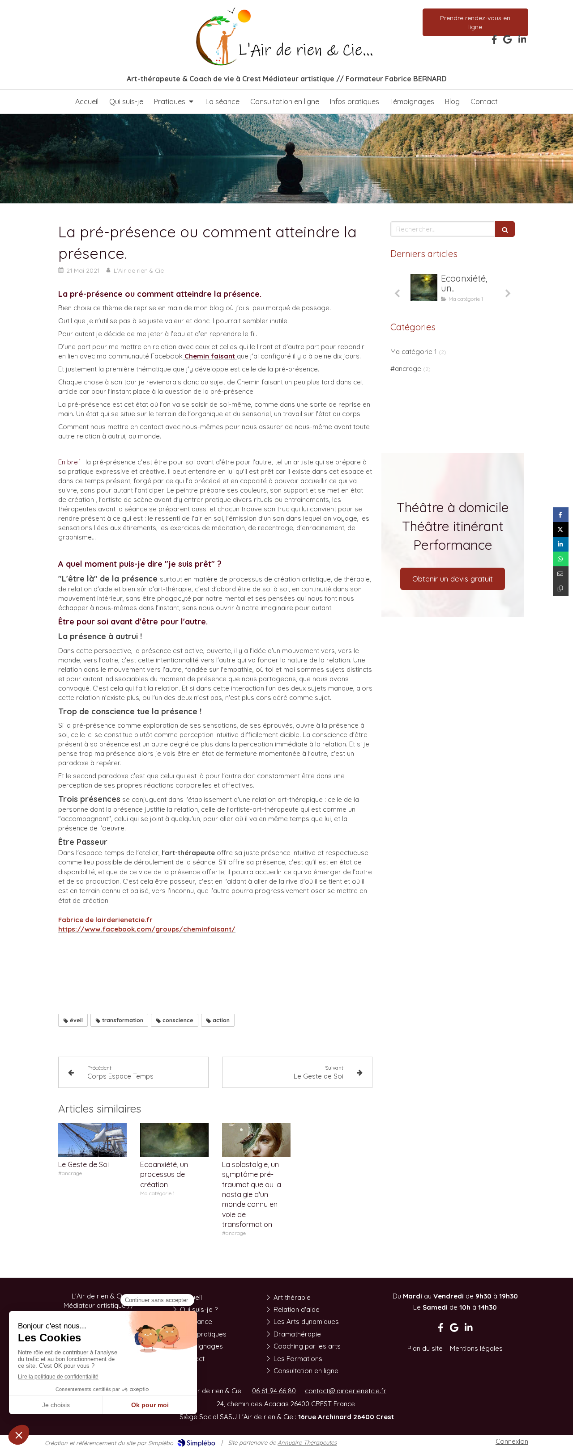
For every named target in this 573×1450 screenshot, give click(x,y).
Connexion (512, 1441)
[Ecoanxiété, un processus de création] (174, 1140)
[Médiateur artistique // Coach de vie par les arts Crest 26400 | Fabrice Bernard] (286, 37)
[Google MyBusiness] (507, 41)
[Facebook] (494, 41)
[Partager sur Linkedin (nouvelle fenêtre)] (561, 544)
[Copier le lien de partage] (561, 588)
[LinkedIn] (522, 41)
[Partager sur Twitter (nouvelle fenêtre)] (561, 529)
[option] (452, 290)
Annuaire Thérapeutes (307, 1442)
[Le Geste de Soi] (92, 1140)
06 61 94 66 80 (274, 1391)
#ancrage (405, 368)
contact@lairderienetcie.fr (345, 1391)
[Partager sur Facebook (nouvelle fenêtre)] (561, 514)
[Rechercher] (505, 229)
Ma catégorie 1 (413, 351)
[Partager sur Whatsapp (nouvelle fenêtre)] (561, 559)
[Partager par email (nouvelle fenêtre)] (561, 573)
